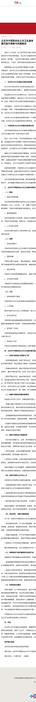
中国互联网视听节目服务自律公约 (24, 678)
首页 (10, 36)
